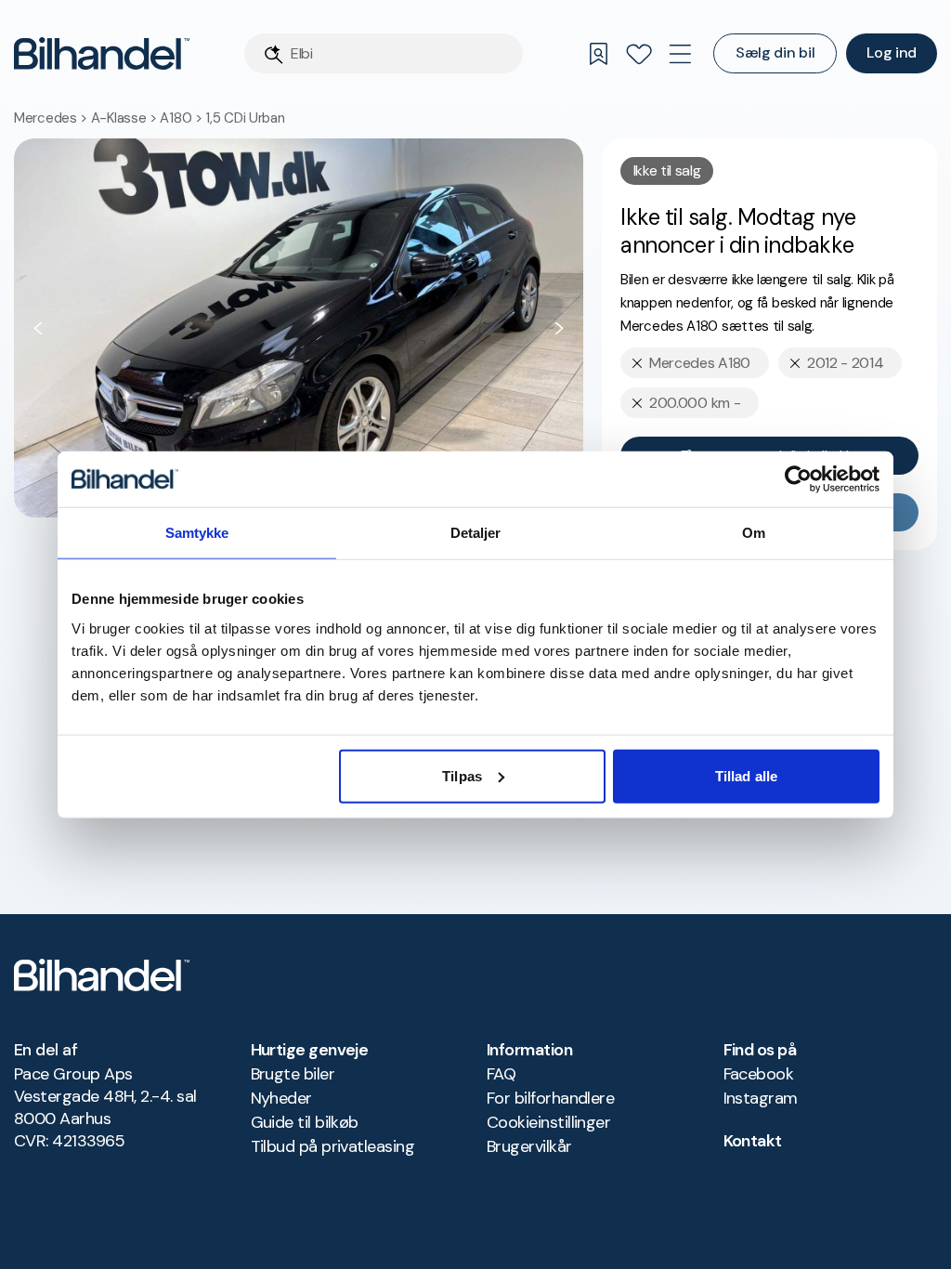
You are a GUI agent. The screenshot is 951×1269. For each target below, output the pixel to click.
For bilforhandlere (550, 1098)
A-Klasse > (126, 118)
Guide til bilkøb (304, 1122)
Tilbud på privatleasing (333, 1146)
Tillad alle (746, 775)
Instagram (760, 1098)
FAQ (501, 1074)
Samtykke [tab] (197, 533)
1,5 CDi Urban (244, 118)
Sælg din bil (775, 52)
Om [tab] (753, 533)
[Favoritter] (639, 53)
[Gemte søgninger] (598, 53)
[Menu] (679, 53)
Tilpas (462, 775)
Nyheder (281, 1098)
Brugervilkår (529, 1146)
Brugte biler (293, 1074)
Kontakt (752, 1141)
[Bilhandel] (101, 53)
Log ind (891, 52)
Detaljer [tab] (476, 533)
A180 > (182, 118)
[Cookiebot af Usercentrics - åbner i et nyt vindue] (798, 479)
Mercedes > (52, 118)
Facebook (758, 1074)
